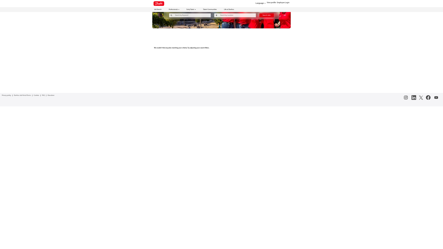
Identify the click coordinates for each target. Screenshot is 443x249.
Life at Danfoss (229, 9)
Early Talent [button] (191, 9)
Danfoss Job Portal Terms (22, 95)
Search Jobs (267, 15)
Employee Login (283, 3)
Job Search (158, 9)
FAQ (43, 95)
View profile (271, 3)
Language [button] (260, 3)
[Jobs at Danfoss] (158, 3)
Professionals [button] (173, 9)
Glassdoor (51, 95)
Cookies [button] (36, 95)
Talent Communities (210, 9)
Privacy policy (6, 95)
